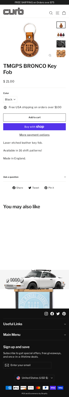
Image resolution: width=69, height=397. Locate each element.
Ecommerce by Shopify (38, 393)
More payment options (34, 134)
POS (23, 393)
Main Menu (11, 335)
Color (6, 93)
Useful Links (12, 324)
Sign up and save (16, 347)
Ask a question (10, 177)
